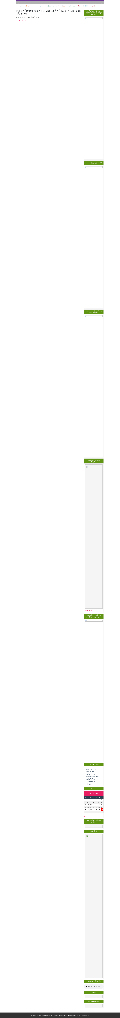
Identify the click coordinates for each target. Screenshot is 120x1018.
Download (22, 20)
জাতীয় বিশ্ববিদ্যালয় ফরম (92, 779)
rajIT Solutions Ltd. (83, 1015)
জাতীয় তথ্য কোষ (90, 774)
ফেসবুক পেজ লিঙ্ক (91, 769)
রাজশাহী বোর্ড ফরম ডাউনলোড (91, 783)
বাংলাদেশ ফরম (90, 772)
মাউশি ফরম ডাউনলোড (92, 777)
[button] (17, 3)
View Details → (90, 611)
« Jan (85, 816)
